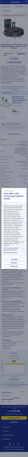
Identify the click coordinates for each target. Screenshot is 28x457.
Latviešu (6, 190)
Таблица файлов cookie (10, 252)
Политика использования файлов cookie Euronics (11, 249)
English (11, 190)
